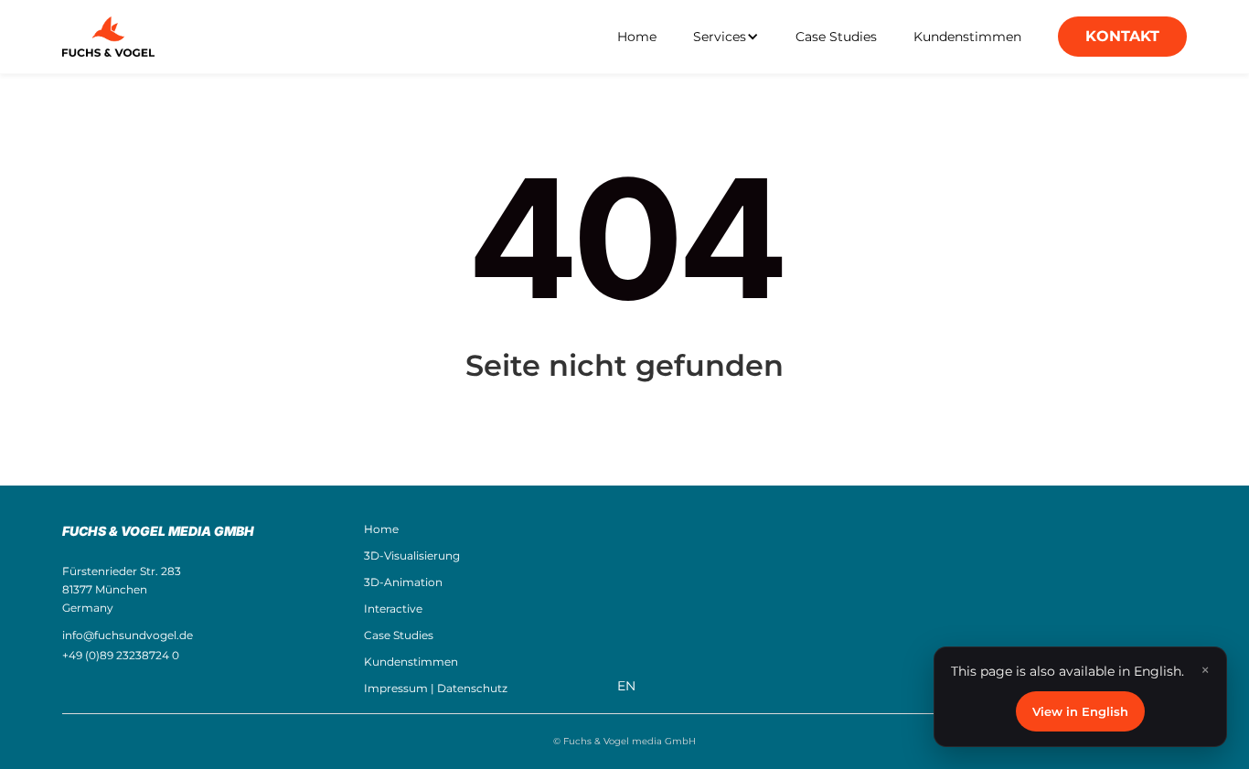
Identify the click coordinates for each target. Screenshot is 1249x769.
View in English (1080, 711)
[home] (108, 36)
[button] (726, 36)
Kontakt (1122, 36)
